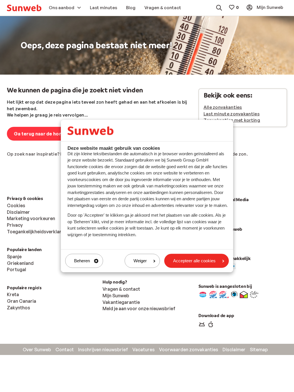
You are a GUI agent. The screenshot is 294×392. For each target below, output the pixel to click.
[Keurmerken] (202, 294)
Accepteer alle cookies (194, 260)
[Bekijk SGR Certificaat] (213, 294)
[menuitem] (24, 8)
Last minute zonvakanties (232, 114)
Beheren (82, 260)
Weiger (140, 260)
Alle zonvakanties (223, 107)
